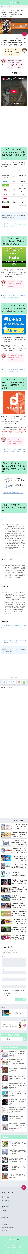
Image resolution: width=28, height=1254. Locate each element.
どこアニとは (5, 1197)
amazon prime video (7, 1227)
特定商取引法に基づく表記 (14, 1247)
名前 (3, 969)
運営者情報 (12, 1245)
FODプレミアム (6, 1217)
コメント (4, 957)
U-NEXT (9, 487)
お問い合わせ (5, 1200)
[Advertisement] (14, 128)
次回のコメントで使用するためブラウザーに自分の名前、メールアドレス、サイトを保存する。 (14, 993)
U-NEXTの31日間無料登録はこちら (13, 493)
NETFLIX (4, 1230)
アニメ (10, 687)
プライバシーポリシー (14, 1250)
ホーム (6, 1245)
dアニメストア (6, 1224)
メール (4, 976)
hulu (3, 1214)
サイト (4, 983)
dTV (3, 1220)
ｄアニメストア (11, 551)
